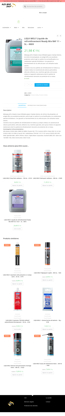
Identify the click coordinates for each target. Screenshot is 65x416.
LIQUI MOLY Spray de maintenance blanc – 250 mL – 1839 (47, 364)
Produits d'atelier (43, 95)
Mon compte (43, 12)
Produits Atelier (35, 95)
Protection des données (31, 405)
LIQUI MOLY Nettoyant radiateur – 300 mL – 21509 (47, 178)
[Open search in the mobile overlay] (34, 6)
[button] (19, 39)
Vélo (23, 27)
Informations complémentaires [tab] (37, 105)
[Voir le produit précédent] (57, 36)
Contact (48, 402)
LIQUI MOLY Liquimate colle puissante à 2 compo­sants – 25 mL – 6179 (17, 275)
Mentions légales (29, 402)
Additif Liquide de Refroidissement (17, 176)
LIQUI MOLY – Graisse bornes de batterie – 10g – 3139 (47, 321)
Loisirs (39, 27)
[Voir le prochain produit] (60, 36)
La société (48, 398)
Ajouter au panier (42, 85)
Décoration (31, 27)
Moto (15, 27)
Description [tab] (22, 105)
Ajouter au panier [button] (17, 185)
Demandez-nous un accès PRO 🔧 (27, 1)
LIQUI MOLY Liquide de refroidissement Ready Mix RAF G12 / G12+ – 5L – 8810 (17, 220)
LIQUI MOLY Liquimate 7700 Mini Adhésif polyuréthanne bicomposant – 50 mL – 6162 (17, 321)
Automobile (6, 27)
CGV (25, 398)
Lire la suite (17, 228)
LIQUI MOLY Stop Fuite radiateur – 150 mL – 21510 (17, 178)
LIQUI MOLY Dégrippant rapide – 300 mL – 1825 (47, 273)
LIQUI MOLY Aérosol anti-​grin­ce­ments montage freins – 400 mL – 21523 (17, 366)
